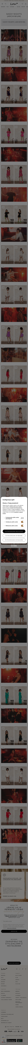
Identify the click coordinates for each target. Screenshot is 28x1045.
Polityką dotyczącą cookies (16, 506)
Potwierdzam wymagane (14, 540)
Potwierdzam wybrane (14, 535)
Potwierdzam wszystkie (14, 531)
